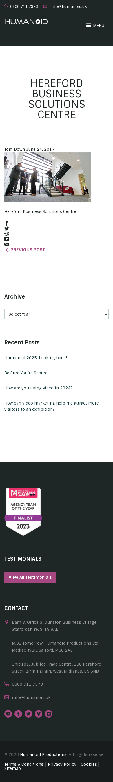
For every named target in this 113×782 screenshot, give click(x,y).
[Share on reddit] (6, 234)
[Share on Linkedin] (6, 239)
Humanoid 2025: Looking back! (35, 357)
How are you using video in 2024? (38, 388)
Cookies (89, 764)
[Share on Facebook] (6, 224)
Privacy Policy (62, 764)
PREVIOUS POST (27, 250)
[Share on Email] (6, 245)
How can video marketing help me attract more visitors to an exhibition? (51, 406)
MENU (98, 25)
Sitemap (12, 768)
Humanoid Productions (43, 754)
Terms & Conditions (23, 764)
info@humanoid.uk (68, 6)
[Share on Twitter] (6, 229)
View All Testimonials (30, 577)
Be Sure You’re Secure (26, 372)
